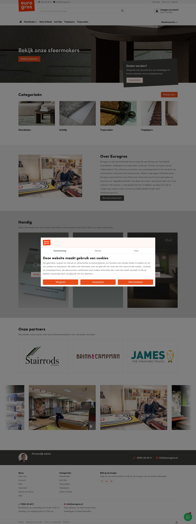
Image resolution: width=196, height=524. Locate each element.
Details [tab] (98, 250)
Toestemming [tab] (60, 250)
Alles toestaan (135, 282)
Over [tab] (136, 250)
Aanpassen (98, 282)
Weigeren (61, 282)
